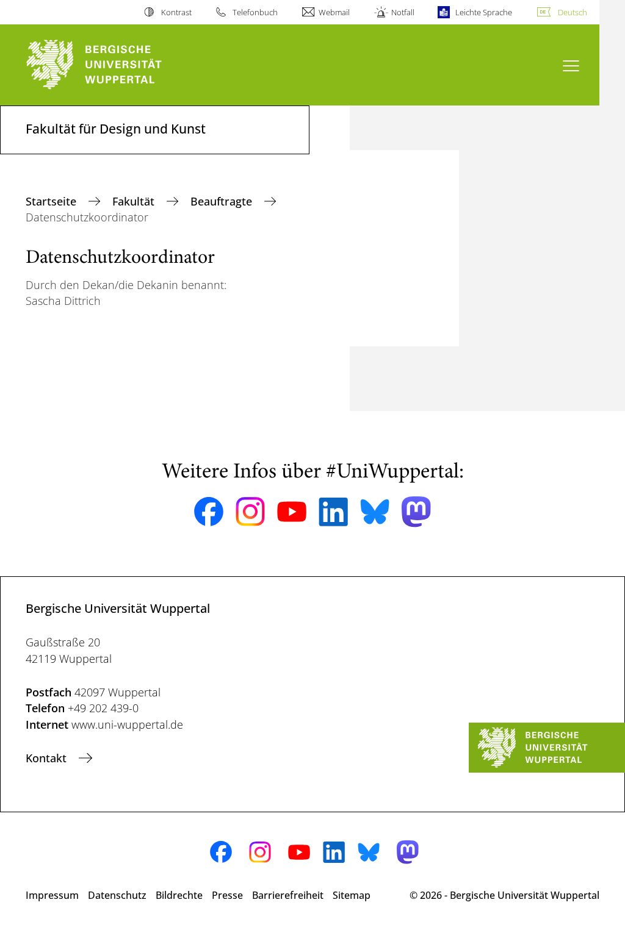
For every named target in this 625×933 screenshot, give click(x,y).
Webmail (334, 12)
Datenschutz (117, 895)
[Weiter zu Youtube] (291, 511)
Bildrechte (179, 895)
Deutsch (572, 12)
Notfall (402, 12)
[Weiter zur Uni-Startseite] (116, 65)
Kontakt (48, 758)
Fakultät (134, 201)
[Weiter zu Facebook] (208, 511)
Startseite (52, 201)
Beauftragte (222, 201)
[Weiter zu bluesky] (374, 511)
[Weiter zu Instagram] (250, 511)
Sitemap (351, 895)
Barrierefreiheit (287, 895)
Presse (227, 895)
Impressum (52, 895)
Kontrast (176, 12)
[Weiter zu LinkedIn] (333, 512)
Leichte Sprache (483, 12)
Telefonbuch (255, 12)
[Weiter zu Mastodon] (416, 511)
